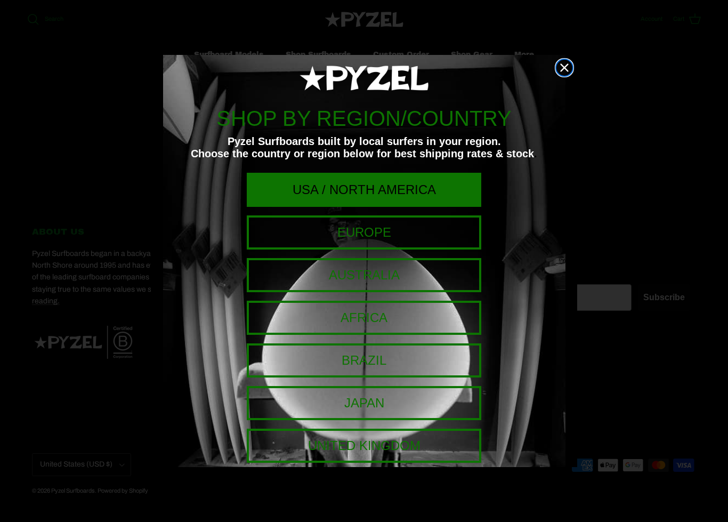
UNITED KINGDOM (364, 445)
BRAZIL (364, 360)
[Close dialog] (564, 67)
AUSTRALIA (364, 275)
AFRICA (364, 317)
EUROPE (364, 232)
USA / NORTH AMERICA (364, 189)
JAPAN (364, 403)
